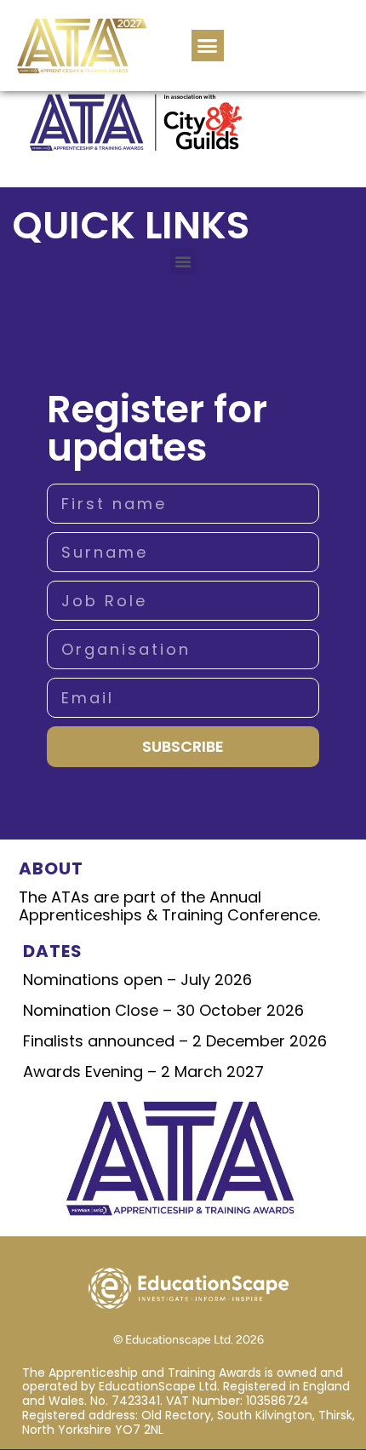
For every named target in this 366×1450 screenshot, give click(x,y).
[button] (208, 46)
